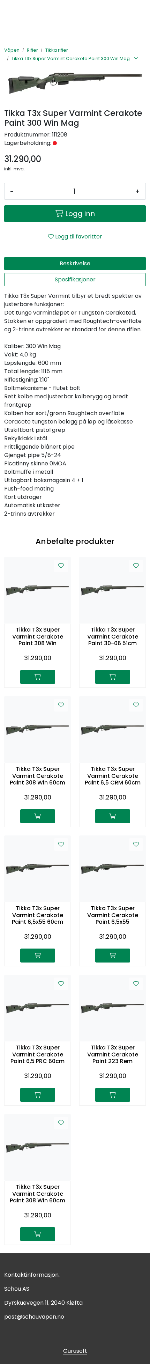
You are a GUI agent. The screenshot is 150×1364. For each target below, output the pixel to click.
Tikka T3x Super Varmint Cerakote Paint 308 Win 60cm (37, 776)
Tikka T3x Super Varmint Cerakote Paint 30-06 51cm (112, 636)
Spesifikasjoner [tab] (75, 279)
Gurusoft (75, 1351)
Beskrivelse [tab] (75, 263)
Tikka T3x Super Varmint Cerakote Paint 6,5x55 (112, 915)
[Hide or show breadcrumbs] (136, 58)
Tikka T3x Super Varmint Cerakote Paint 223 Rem (112, 1054)
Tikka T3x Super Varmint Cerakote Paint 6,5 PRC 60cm (37, 1054)
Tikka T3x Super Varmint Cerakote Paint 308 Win (37, 636)
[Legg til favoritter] (61, 566)
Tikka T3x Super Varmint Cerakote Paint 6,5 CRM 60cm (113, 776)
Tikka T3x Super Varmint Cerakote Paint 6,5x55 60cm (37, 915)
